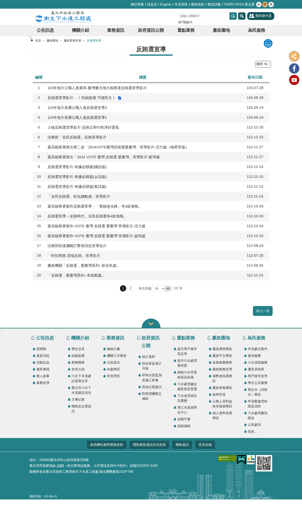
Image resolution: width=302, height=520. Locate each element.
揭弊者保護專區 (222, 378)
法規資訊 (113, 362)
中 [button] (265, 4)
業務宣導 (43, 383)
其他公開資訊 (152, 387)
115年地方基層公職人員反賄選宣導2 (77, 108)
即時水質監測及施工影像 (152, 377)
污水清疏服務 (257, 362)
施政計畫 (113, 349)
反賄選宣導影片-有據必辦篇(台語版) (77, 177)
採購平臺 (183, 419)
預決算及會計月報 (152, 366)
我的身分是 (263, 15)
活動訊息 (43, 362)
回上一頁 (262, 311)
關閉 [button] (259, 64)
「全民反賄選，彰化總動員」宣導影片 (78, 196)
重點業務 (186, 30)
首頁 (38, 40)
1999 (60, 465)
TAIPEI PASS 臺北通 (239, 4)
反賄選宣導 (94, 40)
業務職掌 (78, 362)
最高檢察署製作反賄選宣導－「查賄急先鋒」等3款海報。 (94, 206)
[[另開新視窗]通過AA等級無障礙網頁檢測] (227, 458)
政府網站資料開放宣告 (106, 444)
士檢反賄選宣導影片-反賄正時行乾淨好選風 (83, 127)
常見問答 (181, 4)
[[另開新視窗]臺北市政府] (251, 459)
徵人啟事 (43, 376)
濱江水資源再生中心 (187, 410)
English (165, 4)
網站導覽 (137, 4)
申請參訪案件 (257, 349)
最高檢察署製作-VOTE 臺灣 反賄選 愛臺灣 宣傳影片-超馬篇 (96, 236)
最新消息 (43, 355)
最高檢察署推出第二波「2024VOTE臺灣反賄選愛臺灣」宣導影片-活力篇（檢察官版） (118, 147)
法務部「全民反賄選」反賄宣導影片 (77, 137)
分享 (294, 56)
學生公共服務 (257, 383)
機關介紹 (80, 30)
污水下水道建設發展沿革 (81, 378)
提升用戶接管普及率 (187, 351)
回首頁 (152, 4)
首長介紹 (78, 369)
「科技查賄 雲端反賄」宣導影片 (73, 256)
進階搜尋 (242, 16)
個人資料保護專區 (222, 415)
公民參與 (254, 424)
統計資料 (148, 356)
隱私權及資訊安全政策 (149, 444)
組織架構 (78, 355)
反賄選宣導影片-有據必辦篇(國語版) (77, 167)
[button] (168, 288)
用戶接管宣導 (257, 376)
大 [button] (271, 4)
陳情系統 (197, 4)
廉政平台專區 (222, 355)
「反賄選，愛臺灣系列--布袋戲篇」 (76, 275)
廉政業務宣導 (72, 40)
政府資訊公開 (151, 30)
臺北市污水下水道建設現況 (81, 390)
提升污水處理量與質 (187, 363)
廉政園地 (221, 30)
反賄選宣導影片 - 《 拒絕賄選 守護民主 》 (82, 98)
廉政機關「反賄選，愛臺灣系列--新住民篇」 (83, 265)
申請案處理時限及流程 (257, 404)
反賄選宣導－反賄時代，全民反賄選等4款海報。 (87, 216)
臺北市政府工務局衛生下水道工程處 (64, 17)
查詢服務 (254, 355)
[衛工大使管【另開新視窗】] (294, 68)
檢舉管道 (219, 394)
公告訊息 (45, 30)
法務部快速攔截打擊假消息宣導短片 (77, 246)
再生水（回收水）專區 (257, 392)
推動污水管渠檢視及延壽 (187, 375)
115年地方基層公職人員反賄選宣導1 (77, 118)
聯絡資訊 (182, 444)
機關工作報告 (117, 355)
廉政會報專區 (222, 387)
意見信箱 (205, 444)
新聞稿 (41, 349)
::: (1, 330)
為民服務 (256, 30)
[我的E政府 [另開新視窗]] (241, 460)
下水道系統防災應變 (187, 398)
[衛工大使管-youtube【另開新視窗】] (294, 80)
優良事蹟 (43, 369)
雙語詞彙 (214, 4)
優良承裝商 (256, 369)
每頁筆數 (145, 288)
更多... (252, 431)
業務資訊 (115, 30)
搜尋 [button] (233, 16)
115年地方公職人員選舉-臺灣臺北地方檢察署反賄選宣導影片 (97, 88)
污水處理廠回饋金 (257, 415)
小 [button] (259, 4)
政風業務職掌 (222, 362)
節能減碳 (183, 426)
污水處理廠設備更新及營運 (187, 386)
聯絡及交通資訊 (81, 408)
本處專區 (113, 369)
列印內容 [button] (268, 43)
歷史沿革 (78, 349)
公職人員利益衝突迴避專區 (222, 404)
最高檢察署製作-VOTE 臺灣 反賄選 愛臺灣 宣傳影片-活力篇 (96, 226)
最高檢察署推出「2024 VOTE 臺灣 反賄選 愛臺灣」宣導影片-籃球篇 (103, 157)
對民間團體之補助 (152, 396)
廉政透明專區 (222, 349)
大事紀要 (78, 399)
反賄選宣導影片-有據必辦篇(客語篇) (77, 187)
